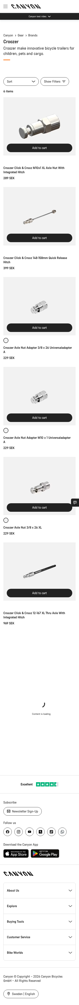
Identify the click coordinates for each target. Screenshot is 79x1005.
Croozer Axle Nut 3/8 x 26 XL (22, 527)
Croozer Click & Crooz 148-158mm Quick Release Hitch (35, 260)
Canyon (8, 35)
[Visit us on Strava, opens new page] (40, 832)
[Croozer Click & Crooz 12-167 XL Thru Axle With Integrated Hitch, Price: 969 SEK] (39, 571)
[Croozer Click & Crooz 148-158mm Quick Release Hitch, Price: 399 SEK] (39, 216)
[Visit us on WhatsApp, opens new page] (62, 832)
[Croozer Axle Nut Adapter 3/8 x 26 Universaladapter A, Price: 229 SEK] (39, 306)
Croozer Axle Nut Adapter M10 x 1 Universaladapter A (37, 440)
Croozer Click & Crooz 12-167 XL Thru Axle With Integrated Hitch (34, 615)
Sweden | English (23, 994)
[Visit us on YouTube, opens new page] (29, 832)
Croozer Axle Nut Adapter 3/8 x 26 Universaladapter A (37, 350)
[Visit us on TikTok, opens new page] (51, 832)
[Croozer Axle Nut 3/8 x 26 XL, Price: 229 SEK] (39, 486)
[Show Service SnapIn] (75, 503)
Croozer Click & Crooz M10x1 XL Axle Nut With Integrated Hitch (33, 170)
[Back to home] (26, 6)
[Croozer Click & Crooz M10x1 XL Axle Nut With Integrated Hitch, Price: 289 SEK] (39, 126)
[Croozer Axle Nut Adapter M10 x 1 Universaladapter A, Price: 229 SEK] (39, 396)
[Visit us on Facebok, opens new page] (7, 832)
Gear (21, 35)
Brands (32, 35)
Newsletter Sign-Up (24, 811)
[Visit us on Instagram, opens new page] (18, 832)
